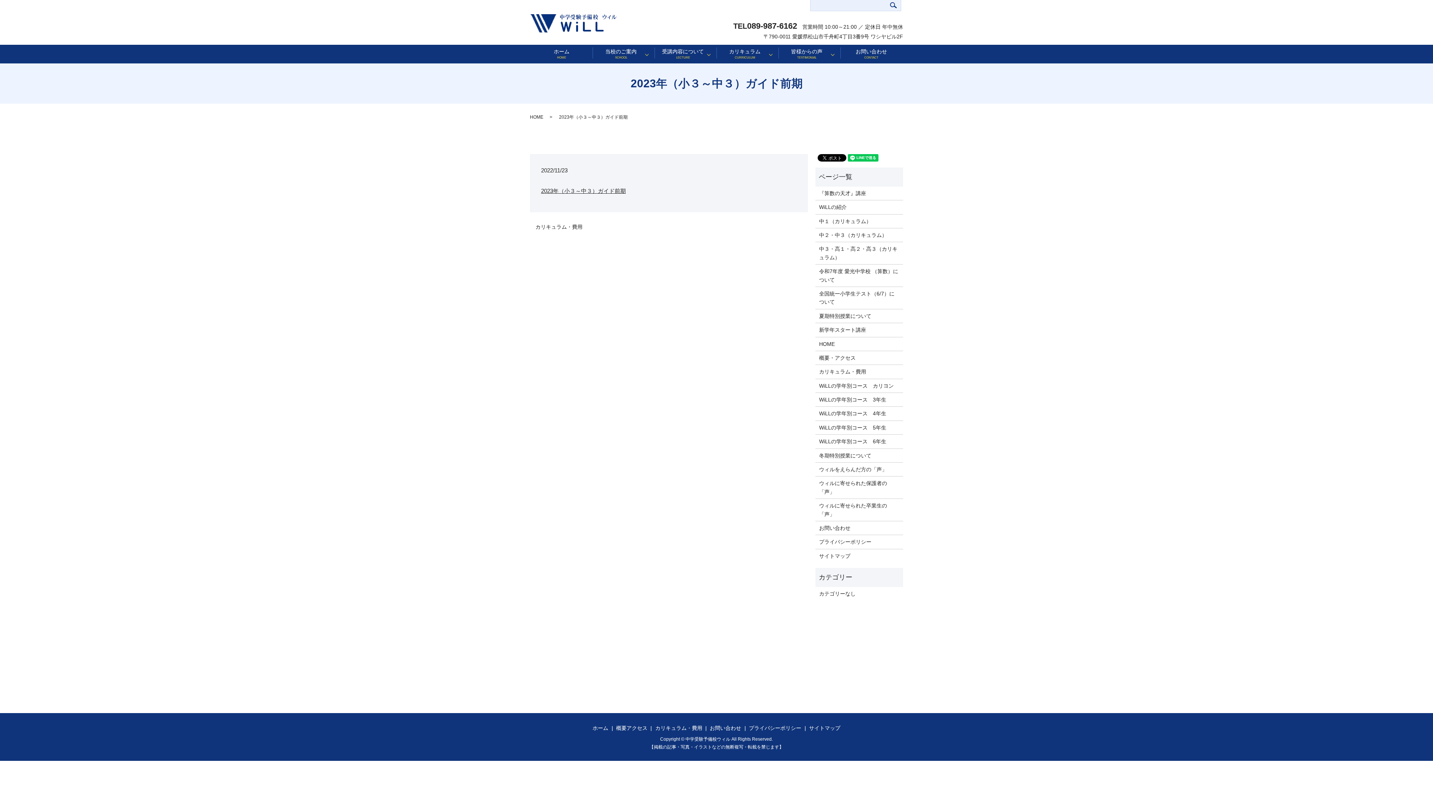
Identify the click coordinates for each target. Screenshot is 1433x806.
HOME (536, 117)
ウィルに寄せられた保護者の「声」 (853, 487)
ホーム (561, 54)
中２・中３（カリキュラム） (853, 235)
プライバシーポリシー (845, 542)
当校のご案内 (621, 54)
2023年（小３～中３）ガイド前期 (583, 191)
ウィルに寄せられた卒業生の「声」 (853, 510)
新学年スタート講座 (842, 330)
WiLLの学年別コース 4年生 (852, 413)
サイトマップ (834, 556)
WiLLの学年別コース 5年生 (852, 428)
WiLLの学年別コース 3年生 (852, 400)
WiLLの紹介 (833, 207)
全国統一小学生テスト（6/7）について (857, 298)
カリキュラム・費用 (559, 227)
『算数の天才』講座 (842, 193)
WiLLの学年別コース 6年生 (852, 441)
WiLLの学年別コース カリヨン (856, 386)
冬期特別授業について (845, 456)
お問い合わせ (871, 54)
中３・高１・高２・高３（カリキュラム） (858, 253)
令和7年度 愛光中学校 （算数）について (858, 275)
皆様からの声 (806, 54)
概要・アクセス (837, 358)
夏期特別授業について (845, 316)
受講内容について (683, 54)
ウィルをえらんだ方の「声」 (853, 469)
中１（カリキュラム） (845, 221)
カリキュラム (745, 54)
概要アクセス (631, 728)
